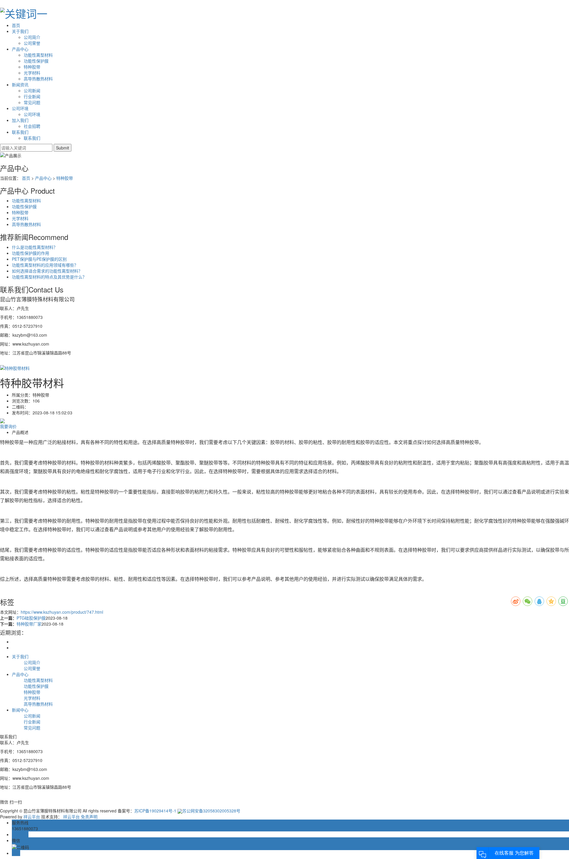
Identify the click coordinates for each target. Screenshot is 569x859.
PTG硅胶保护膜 (31, 618)
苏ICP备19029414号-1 (155, 811)
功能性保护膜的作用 (30, 253)
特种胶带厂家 (29, 624)
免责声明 (89, 817)
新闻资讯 (20, 85)
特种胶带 (32, 67)
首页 (16, 25)
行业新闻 (32, 96)
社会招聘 (32, 126)
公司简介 (32, 37)
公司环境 (20, 108)
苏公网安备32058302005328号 (211, 811)
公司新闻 (32, 90)
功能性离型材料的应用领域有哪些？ (45, 265)
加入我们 (20, 120)
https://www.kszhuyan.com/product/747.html (62, 612)
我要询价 (8, 426)
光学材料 (32, 73)
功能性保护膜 (36, 61)
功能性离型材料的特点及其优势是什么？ (49, 277)
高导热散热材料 (38, 79)
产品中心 (20, 49)
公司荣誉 (32, 43)
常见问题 (32, 102)
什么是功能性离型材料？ (34, 247)
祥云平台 (31, 817)
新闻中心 (20, 710)
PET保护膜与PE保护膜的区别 (39, 259)
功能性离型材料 (38, 55)
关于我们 (20, 31)
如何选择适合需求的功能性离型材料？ (47, 271)
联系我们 (20, 132)
